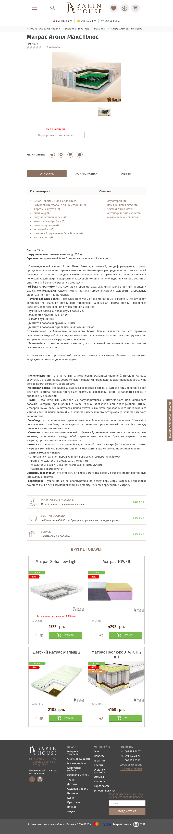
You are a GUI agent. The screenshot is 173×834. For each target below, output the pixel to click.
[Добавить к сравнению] (39, 635)
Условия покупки (104, 790)
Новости (99, 756)
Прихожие (74, 802)
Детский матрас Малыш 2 (56, 652)
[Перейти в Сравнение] (124, 8)
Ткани (71, 779)
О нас (97, 751)
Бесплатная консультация (169, 420)
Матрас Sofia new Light (56, 561)
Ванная (72, 807)
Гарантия (100, 760)
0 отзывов (53, 47)
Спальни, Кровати (78, 758)
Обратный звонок (131, 769)
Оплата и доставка (99, 771)
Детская (72, 784)
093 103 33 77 (132, 756)
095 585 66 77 (133, 751)
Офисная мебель (78, 775)
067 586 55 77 (132, 760)
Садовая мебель (77, 788)
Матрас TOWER (116, 561)
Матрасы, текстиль (73, 753)
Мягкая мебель (76, 763)
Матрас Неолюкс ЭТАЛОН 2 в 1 (116, 654)
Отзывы (99, 777)
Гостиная (73, 793)
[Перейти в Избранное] (113, 8)
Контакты (100, 781)
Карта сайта (101, 786)
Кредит (98, 765)
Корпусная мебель (74, 769)
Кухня (71, 798)
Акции (71, 811)
